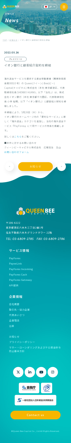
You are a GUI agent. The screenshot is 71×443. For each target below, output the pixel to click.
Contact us (35, 415)
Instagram (53, 372)
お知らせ (35, 166)
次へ (61, 166)
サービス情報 (19, 250)
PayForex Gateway (20, 280)
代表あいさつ (17, 315)
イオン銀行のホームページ (19, 116)
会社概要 (14, 304)
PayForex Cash (18, 274)
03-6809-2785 (23, 239)
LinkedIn (30, 372)
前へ (9, 166)
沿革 (11, 326)
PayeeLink (15, 263)
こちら (18, 136)
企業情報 (15, 296)
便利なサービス (50, 116)
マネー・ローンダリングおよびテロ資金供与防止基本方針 (35, 349)
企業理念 (14, 320)
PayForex (14, 258)
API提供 (14, 285)
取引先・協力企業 (19, 309)
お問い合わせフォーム (16, 152)
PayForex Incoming (21, 269)
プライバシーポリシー (22, 342)
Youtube (41, 372)
